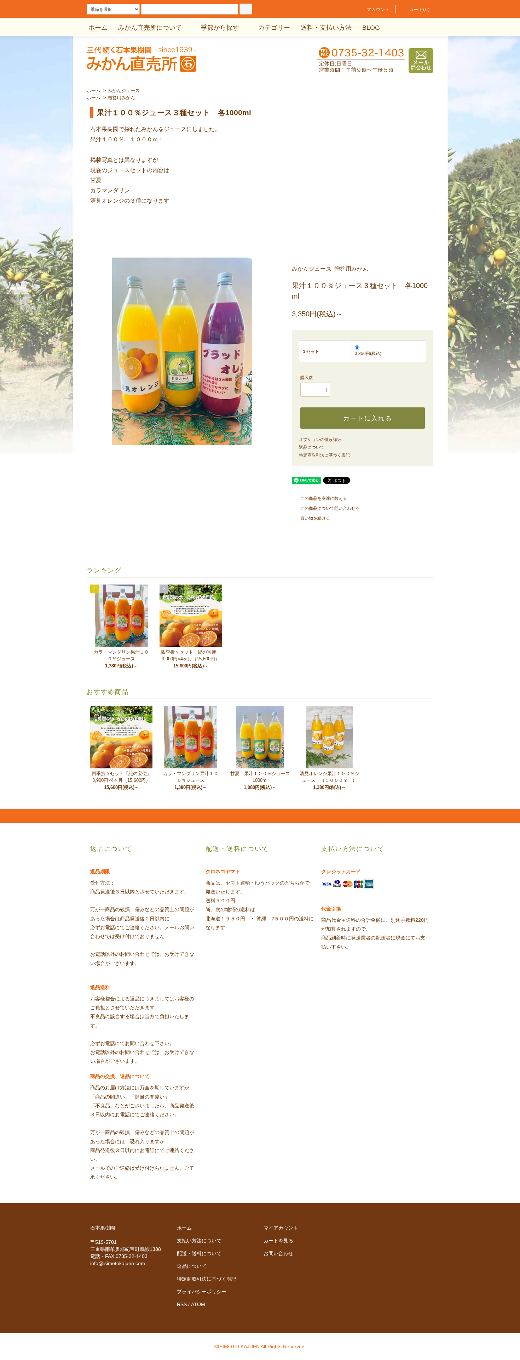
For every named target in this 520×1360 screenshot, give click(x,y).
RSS (182, 1304)
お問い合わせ (278, 1253)
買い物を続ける (315, 518)
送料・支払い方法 (326, 27)
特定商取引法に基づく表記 (324, 455)
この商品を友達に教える (323, 498)
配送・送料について (199, 1253)
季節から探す (220, 27)
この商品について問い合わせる (330, 508)
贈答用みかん (121, 97)
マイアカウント (281, 1228)
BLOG (371, 27)
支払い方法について (199, 1240)
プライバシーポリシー (201, 1291)
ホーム (98, 27)
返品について (311, 447)
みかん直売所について (150, 27)
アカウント (378, 9)
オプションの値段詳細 (320, 439)
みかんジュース (124, 90)
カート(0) (419, 9)
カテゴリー (274, 27)
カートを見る (278, 1240)
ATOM (198, 1304)
